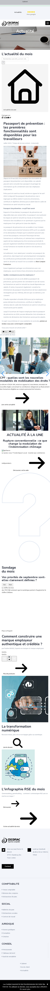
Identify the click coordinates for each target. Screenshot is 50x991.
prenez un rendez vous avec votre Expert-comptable (24, 322)
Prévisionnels (7, 949)
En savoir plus (25, 989)
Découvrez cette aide (21, 470)
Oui (4, 584)
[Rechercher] (3, 62)
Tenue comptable (8, 889)
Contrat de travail (8, 916)
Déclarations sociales (9, 913)
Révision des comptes (10, 893)
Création (5, 936)
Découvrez (7, 807)
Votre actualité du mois (11, 826)
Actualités (18, 12)
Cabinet (25, 1)
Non (10, 584)
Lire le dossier (8, 747)
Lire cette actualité (8, 404)
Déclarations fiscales (9, 896)
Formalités (6, 933)
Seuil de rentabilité (9, 956)
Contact (8, 866)
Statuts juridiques (8, 929)
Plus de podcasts (9, 673)
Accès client (25, 967)
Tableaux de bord (8, 953)
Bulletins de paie (8, 909)
